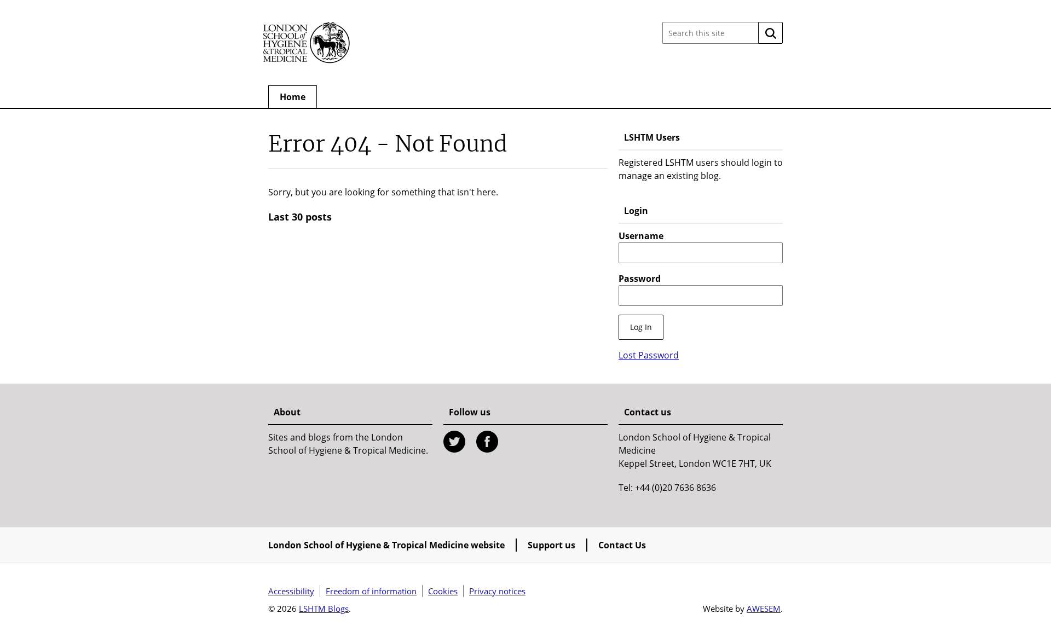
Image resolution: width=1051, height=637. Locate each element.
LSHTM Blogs (324, 608)
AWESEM (764, 608)
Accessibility (291, 591)
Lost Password (649, 355)
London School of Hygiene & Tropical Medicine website (386, 545)
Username (641, 236)
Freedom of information (371, 591)
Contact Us (622, 545)
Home (292, 97)
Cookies (443, 591)
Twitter (454, 442)
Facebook (487, 442)
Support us (551, 545)
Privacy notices (497, 591)
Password (640, 279)
